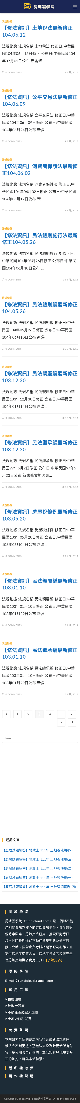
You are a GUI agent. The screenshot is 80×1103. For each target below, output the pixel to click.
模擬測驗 (14, 999)
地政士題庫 (16, 1006)
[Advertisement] (40, 790)
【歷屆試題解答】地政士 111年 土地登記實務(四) (39, 887)
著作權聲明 (22, 1076)
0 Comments (14, 72)
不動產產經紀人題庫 (22, 1012)
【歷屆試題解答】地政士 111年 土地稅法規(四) (37, 850)
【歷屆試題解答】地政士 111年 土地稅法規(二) (37, 868)
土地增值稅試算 (19, 1019)
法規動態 (7, 21)
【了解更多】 (55, 960)
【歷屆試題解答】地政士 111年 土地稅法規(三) (37, 859)
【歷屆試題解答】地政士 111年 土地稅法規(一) (37, 877)
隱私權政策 (22, 1068)
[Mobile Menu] (75, 6)
